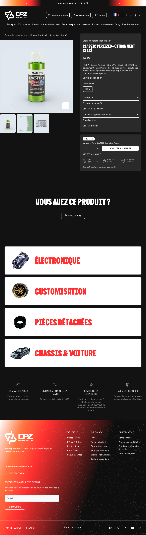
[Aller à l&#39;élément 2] (25, 123)
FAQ (93, 437)
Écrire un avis (73, 215)
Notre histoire (125, 437)
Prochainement (130, 24)
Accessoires (107, 24)
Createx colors (90, 40)
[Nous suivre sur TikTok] (140, 527)
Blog (117, 24)
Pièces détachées (50, 24)
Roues (95, 24)
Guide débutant (98, 442)
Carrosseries (83, 24)
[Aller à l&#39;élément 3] (41, 123)
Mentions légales (127, 453)
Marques (12, 24)
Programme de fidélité (129, 442)
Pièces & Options (75, 442)
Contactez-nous (99, 446)
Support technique (100, 450)
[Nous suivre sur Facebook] (110, 527)
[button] (92, 154)
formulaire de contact (18, 399)
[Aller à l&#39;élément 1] (8, 123)
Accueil (9, 34)
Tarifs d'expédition (100, 459)
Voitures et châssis (28, 24)
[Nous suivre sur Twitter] (117, 527)
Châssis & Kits (73, 437)
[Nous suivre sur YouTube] (132, 527)
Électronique (68, 24)
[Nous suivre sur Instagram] (125, 527)
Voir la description (92, 77)
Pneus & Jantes (74, 454)
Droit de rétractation (101, 454)
